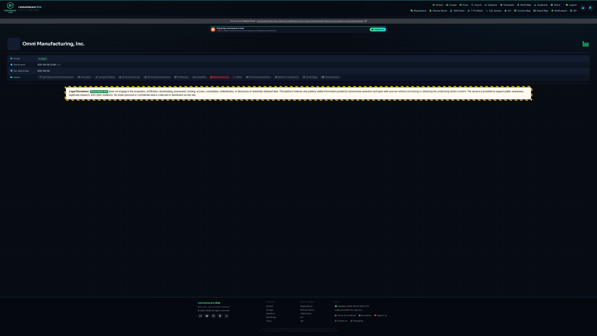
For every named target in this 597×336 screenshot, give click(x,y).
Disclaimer (366, 315)
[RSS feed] (226, 316)
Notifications (561, 10)
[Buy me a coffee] (583, 8)
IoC (509, 10)
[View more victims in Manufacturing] (586, 44)
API (574, 10)
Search (478, 5)
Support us (382, 315)
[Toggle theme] (590, 8)
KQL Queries (495, 10)
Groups (453, 5)
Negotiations (420, 10)
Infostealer (509, 5)
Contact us (342, 321)
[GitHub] (213, 316)
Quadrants (542, 5)
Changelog (358, 321)
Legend (572, 5)
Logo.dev (357, 310)
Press (465, 5)
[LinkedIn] (220, 316)
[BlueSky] (207, 316)
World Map (525, 5)
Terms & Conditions (346, 315)
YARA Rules (459, 10)
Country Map (523, 10)
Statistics (492, 5)
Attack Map (542, 10)
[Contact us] (200, 316)
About (557, 5)
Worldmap (271, 317)
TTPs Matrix (477, 10)
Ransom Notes (440, 10)
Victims (439, 5)
